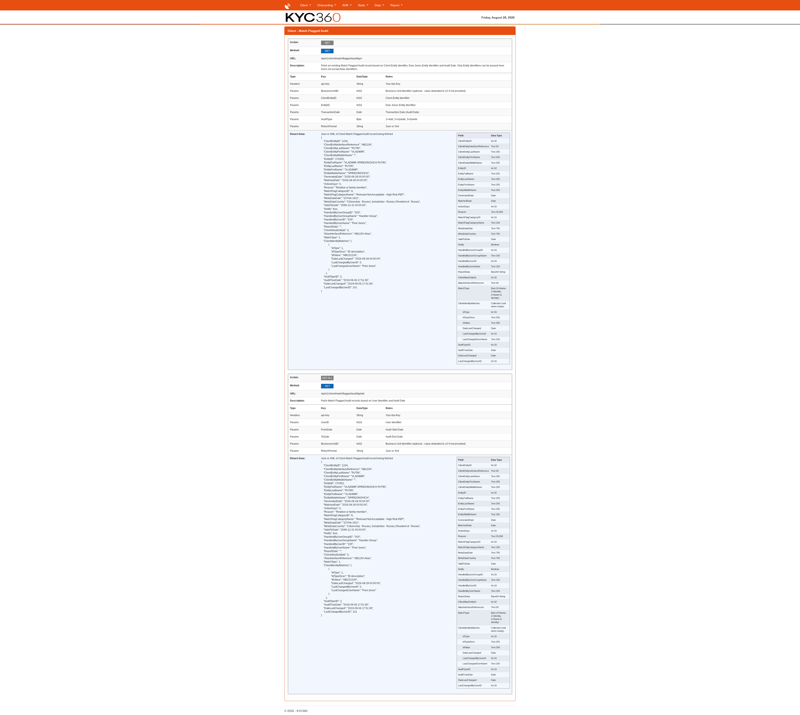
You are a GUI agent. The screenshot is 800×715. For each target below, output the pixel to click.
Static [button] (362, 5)
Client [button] (304, 5)
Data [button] (378, 5)
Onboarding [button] (325, 5)
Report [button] (395, 5)
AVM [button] (345, 5)
